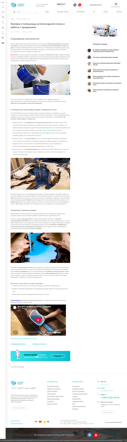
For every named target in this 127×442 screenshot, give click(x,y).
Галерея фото (76, 399)
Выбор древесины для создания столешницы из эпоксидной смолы (106, 77)
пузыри (16, 338)
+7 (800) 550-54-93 (95, 5)
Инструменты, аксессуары (55, 396)
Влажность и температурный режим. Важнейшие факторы (106, 63)
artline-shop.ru (104, 384)
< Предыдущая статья (18, 344)
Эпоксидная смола (53, 386)
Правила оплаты (15, 421)
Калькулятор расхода (79, 406)
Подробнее (57, 356)
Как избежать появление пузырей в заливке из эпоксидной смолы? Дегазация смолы (106, 50)
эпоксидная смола (24, 338)
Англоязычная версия (17, 423)
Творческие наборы (53, 399)
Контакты (75, 409)
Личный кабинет (40, 6)
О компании (76, 386)
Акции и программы (78, 391)
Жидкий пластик (52, 404)
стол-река (33, 338)
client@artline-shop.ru (106, 391)
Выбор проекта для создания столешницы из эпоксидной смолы (105, 70)
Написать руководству (19, 408)
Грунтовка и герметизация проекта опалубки (105, 57)
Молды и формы (52, 391)
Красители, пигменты (53, 389)
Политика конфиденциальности (113, 422)
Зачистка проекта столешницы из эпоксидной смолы (106, 90)
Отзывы (74, 396)
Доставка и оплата (78, 389)
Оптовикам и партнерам (79, 394)
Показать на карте (108, 412)
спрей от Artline (46, 130)
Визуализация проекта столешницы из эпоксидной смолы (107, 83)
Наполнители (51, 394)
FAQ (73, 404)
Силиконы (50, 401)
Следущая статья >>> (39, 344)
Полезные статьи (77, 401)
